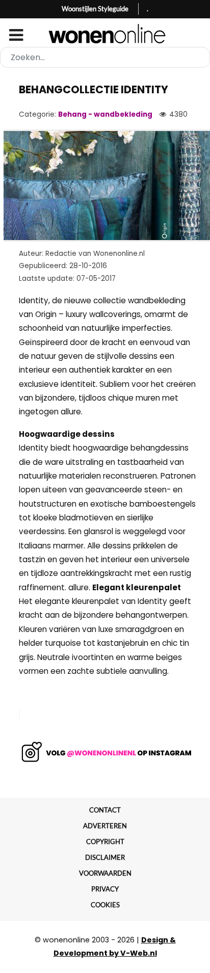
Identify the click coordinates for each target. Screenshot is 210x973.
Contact (105, 810)
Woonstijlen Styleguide (95, 9)
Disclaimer (105, 857)
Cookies (105, 905)
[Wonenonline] (105, 33)
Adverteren (105, 826)
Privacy (105, 889)
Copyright (105, 841)
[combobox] (105, 57)
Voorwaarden (105, 873)
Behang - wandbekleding (105, 114)
